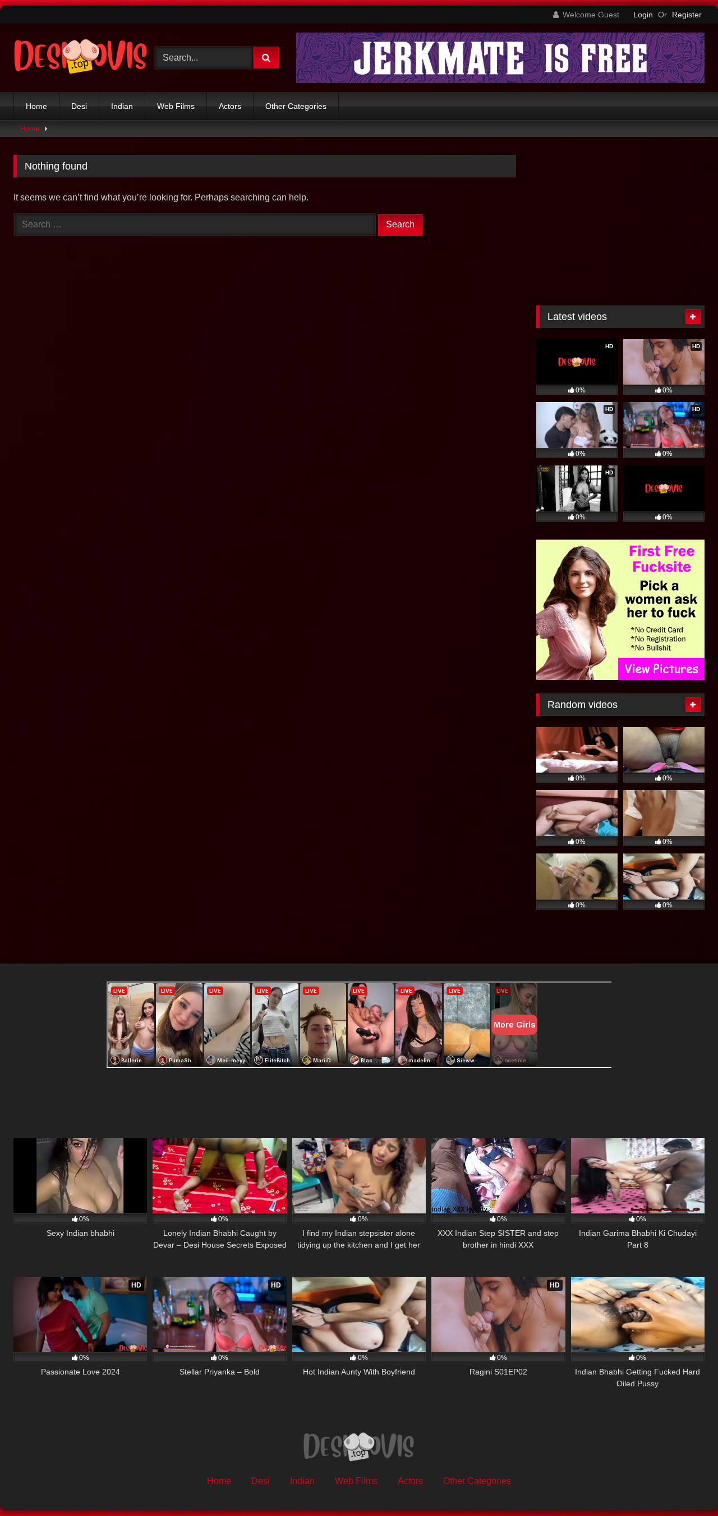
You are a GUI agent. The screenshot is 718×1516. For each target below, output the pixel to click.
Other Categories (295, 106)
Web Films (176, 106)
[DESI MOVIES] (80, 58)
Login (643, 14)
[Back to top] (683, 1483)
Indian (122, 106)
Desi (79, 106)
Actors (230, 106)
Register (687, 14)
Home (36, 106)
